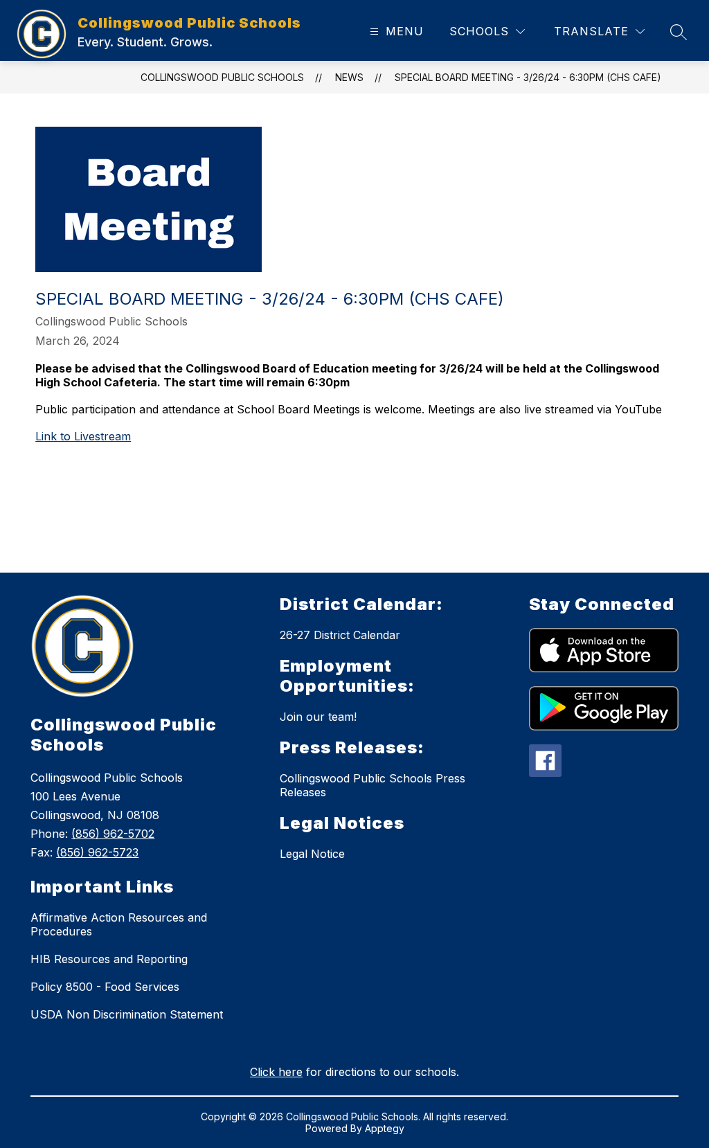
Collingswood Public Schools (222, 77)
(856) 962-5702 (112, 834)
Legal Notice (312, 854)
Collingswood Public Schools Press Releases (372, 785)
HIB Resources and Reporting (109, 959)
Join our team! (318, 717)
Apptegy (384, 1128)
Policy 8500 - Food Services (104, 987)
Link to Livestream (83, 436)
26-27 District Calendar (340, 635)
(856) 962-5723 (97, 852)
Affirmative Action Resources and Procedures (118, 924)
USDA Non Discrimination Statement (126, 1014)
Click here (276, 1072)
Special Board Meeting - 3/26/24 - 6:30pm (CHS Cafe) (528, 77)
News (349, 77)
